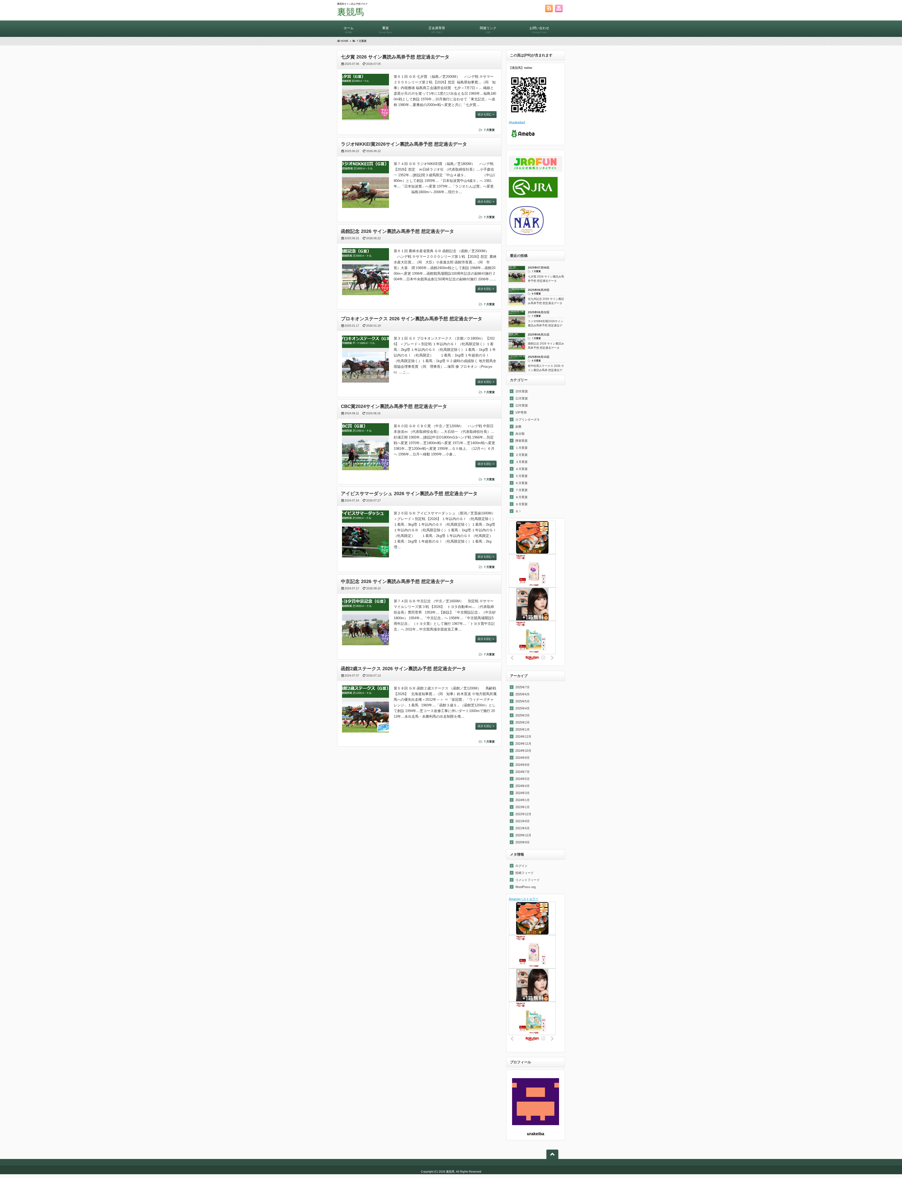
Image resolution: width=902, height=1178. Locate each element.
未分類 (520, 433)
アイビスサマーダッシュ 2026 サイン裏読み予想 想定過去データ (409, 493)
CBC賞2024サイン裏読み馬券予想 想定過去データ (394, 406)
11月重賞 (521, 398)
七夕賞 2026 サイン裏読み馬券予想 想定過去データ (395, 56)
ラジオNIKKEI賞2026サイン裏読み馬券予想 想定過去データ (404, 144)
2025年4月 (522, 708)
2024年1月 (522, 800)
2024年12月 (523, 736)
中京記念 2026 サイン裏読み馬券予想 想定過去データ (397, 581)
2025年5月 (522, 701)
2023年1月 (522, 807)
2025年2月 (522, 722)
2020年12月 (523, 835)
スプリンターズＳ (527, 419)
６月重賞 (521, 483)
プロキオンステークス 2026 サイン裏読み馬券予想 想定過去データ (411, 318)
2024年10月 (523, 750)
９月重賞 (521, 504)
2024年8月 (522, 765)
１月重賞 (521, 448)
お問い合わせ (539, 30)
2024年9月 (522, 757)
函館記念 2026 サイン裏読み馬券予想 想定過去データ (397, 231)
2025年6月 (522, 694)
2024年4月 (522, 786)
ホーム (349, 30)
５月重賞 (521, 476)
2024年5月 (522, 779)
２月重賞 (521, 455)
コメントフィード (527, 880)
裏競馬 (350, 12)
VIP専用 (521, 412)
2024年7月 (522, 772)
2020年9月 (522, 842)
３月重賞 (521, 462)
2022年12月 (523, 814)
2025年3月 (522, 715)
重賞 (385, 30)
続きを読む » (486, 114)
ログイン (521, 866)
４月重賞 (521, 469)
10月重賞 (521, 391)
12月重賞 (521, 405)
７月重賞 (489, 130)
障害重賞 (521, 440)
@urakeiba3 (517, 122)
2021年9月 (522, 821)
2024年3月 (522, 793)
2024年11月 (523, 743)
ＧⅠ (518, 511)
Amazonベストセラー (523, 899)
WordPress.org (525, 887)
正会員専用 (436, 30)
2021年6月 (522, 828)
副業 (518, 426)
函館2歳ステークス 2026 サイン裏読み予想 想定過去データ (403, 668)
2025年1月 (522, 729)
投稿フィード (524, 873)
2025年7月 (522, 687)
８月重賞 (521, 497)
